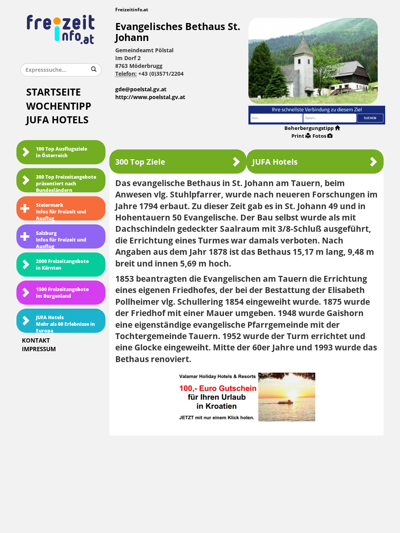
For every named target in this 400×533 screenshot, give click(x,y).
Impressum (39, 349)
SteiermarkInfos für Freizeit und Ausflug (61, 211)
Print (297, 136)
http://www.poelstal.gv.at (150, 97)
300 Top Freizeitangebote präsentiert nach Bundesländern (66, 183)
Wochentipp (58, 106)
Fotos (319, 136)
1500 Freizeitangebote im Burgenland (62, 293)
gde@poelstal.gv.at (140, 89)
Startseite (53, 92)
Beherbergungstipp (309, 128)
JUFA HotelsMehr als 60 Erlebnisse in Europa (65, 324)
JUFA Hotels (57, 120)
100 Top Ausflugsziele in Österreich (61, 152)
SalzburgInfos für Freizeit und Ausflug (61, 240)
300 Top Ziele (140, 162)
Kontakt (36, 340)
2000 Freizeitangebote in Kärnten (62, 265)
